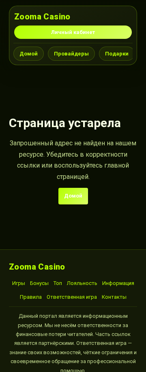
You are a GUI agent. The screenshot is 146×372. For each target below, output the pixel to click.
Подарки (117, 54)
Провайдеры (71, 54)
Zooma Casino (42, 16)
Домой (28, 54)
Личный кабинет (73, 32)
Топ (58, 283)
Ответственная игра (72, 297)
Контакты (114, 297)
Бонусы (39, 283)
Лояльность (82, 283)
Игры (18, 283)
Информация (118, 283)
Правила (31, 297)
